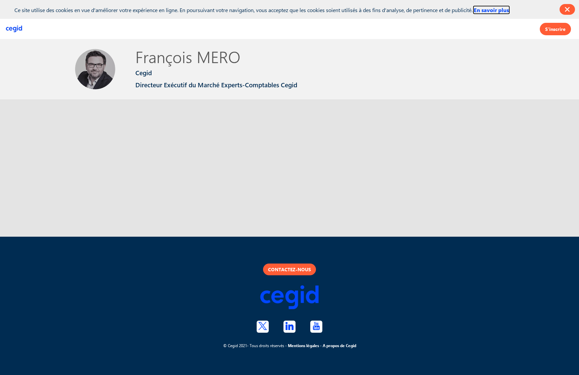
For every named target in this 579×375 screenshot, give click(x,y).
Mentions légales (303, 345)
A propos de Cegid (339, 345)
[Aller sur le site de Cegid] (289, 298)
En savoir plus (491, 9)
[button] (555, 29)
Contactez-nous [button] (289, 269)
